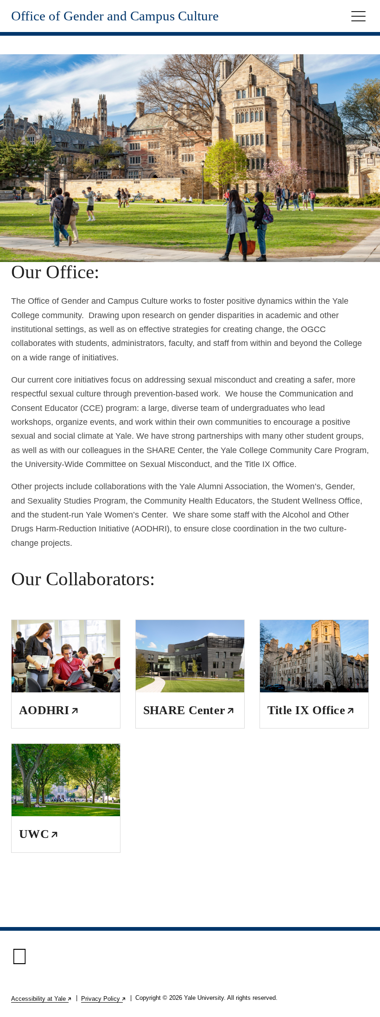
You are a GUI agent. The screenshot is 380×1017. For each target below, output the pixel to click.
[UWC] (65, 779)
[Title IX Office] (314, 656)
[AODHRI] (65, 656)
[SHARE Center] (190, 656)
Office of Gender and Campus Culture (115, 16)
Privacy (104, 998)
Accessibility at (41, 998)
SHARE (188, 710)
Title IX (310, 710)
